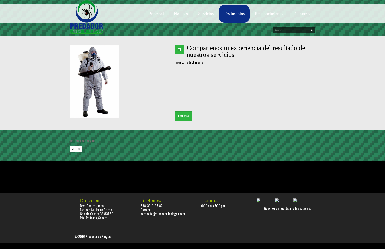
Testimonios (234, 13)
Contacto (302, 13)
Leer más (183, 115)
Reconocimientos (269, 13)
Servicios (206, 13)
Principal (156, 13)
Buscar (313, 30)
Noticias (181, 13)
